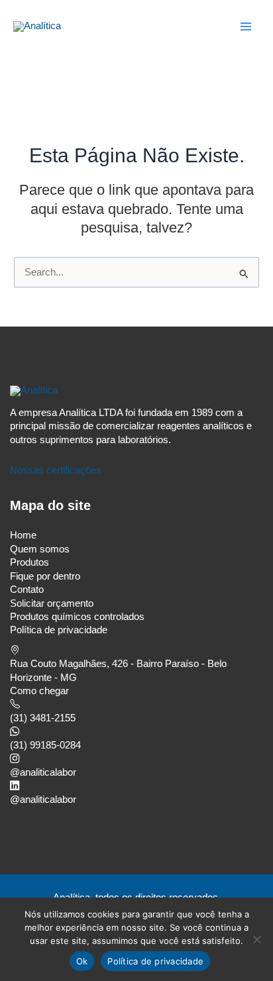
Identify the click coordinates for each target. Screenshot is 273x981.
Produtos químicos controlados (77, 616)
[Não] (256, 939)
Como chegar (39, 691)
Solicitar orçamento (51, 603)
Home (23, 535)
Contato (27, 589)
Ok (82, 961)
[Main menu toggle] (246, 26)
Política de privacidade (58, 630)
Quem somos (40, 549)
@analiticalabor (43, 772)
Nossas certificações (55, 470)
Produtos (29, 562)
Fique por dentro (45, 576)
